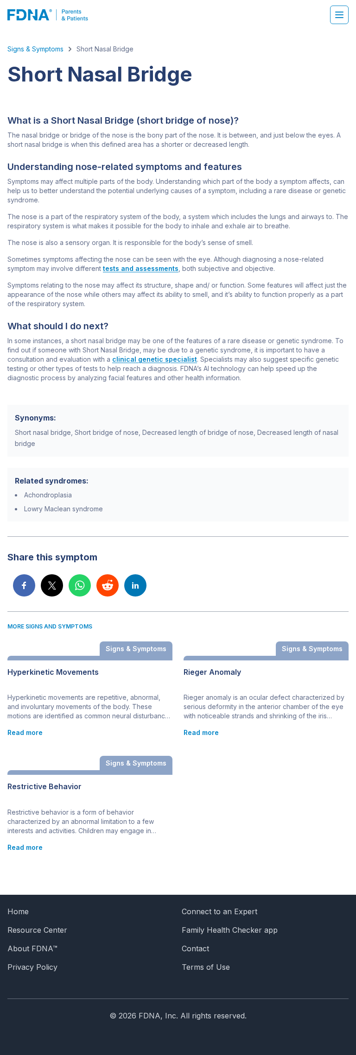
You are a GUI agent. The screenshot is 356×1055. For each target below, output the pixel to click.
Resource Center (37, 930)
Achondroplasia (48, 495)
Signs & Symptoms (35, 49)
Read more (25, 732)
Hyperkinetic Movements (53, 672)
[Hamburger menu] (339, 15)
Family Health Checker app (230, 930)
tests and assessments (140, 268)
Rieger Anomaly (212, 672)
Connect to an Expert (219, 911)
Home (18, 911)
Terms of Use (206, 967)
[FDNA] (52, 14)
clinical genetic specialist (154, 359)
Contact (195, 948)
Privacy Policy (32, 967)
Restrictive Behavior (44, 786)
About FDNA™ (32, 948)
